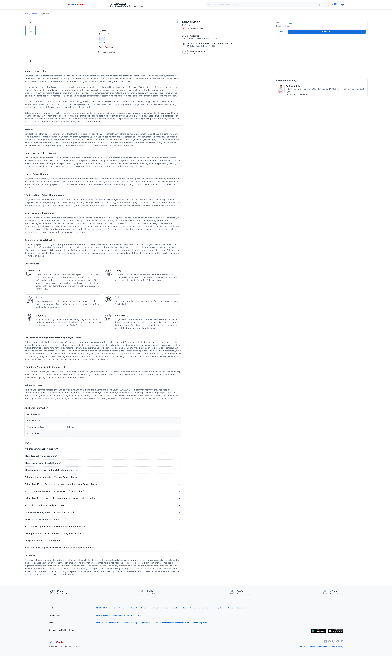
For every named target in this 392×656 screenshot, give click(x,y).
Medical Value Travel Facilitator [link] (175, 623)
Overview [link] (100, 623)
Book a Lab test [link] (179, 608)
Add (281, 32)
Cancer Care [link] (242, 608)
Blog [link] (135, 623)
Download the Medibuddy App (62, 630)
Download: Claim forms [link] (123, 615)
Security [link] (154, 623)
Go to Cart (326, 32)
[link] (76, 4)
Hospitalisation (55, 615)
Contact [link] (126, 623)
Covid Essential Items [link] (199, 608)
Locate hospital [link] (103, 615)
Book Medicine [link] (120, 608)
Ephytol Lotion (44, 14)
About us (301, 647)
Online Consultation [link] (138, 608)
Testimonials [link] (113, 623)
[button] (333, 5)
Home (26, 14)
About (51, 623)
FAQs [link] (139, 615)
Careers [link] (144, 623)
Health (52, 608)
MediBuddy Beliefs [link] (200, 623)
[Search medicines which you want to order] (319, 4)
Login (342, 5)
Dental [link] (230, 608)
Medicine (34, 14)
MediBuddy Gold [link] (103, 608)
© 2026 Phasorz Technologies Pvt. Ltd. (65, 647)
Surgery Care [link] (218, 608)
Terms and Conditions (318, 647)
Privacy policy (337, 647)
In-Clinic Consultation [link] (160, 608)
